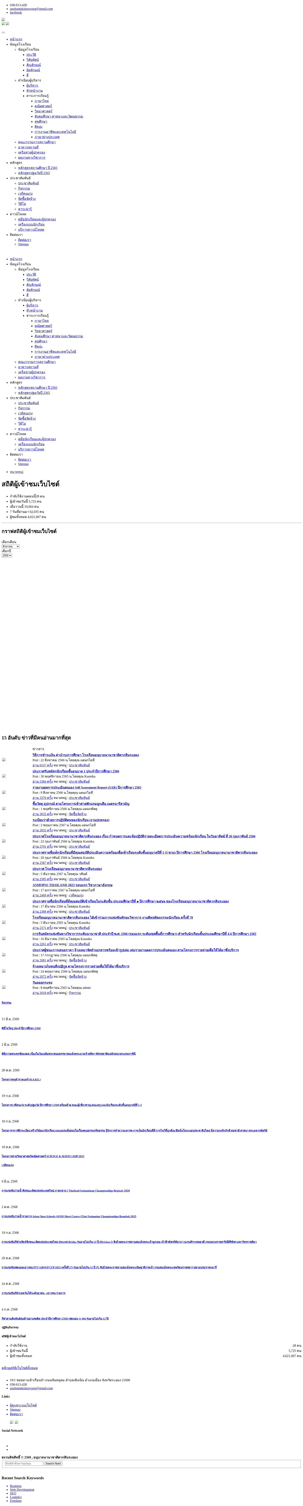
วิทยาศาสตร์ (43, 111)
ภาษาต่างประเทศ (47, 137)
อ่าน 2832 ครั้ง (43, 830)
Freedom (15, 1501)
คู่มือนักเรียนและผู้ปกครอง (37, 219)
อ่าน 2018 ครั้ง (43, 993)
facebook (16, 12)
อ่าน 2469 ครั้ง (43, 895)
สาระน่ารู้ (25, 209)
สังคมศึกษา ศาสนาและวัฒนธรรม (59, 116)
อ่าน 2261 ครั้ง (43, 944)
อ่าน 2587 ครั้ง (43, 863)
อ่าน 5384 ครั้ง (43, 781)
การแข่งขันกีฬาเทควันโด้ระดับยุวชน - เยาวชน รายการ (33, 1293)
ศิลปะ (39, 126)
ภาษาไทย (42, 101)
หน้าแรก (16, 39)
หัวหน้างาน (34, 90)
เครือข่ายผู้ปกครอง (31, 152)
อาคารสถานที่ (28, 147)
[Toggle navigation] (3, 32)
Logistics (16, 1497)
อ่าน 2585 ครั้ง (43, 879)
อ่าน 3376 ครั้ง (43, 798)
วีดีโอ (22, 204)
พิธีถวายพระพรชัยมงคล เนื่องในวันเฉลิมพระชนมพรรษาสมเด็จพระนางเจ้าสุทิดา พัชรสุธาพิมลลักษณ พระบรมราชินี (69, 1053)
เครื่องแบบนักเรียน (31, 224)
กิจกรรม (24, 188)
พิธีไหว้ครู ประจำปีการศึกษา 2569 (21, 1028)
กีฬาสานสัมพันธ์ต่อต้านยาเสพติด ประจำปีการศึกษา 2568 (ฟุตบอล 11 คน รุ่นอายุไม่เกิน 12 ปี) (55, 1318)
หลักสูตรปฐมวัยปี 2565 (34, 173)
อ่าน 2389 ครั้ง (43, 911)
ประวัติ (31, 54)
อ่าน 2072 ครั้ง (43, 976)
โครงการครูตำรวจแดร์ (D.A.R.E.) (21, 1079)
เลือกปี (6, 551)
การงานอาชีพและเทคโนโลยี (55, 132)
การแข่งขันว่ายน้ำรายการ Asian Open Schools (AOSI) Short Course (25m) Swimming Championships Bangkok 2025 (69, 1216)
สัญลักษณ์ (33, 65)
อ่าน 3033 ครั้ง (43, 814)
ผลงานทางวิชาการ (31, 157)
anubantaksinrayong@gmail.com (31, 8)
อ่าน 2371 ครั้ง (43, 928)
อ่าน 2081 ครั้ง (43, 960)
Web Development (22, 1489)
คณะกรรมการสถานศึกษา (37, 142)
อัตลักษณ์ (33, 70)
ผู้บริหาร (32, 85)
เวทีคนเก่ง (25, 193)
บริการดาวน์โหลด (31, 229)
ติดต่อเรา (24, 240)
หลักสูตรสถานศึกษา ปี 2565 (37, 168)
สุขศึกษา (41, 121)
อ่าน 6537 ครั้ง (43, 765)
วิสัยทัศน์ (32, 60)
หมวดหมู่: (17, 472)
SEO (13, 1493)
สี (27, 75)
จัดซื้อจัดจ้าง (27, 198)
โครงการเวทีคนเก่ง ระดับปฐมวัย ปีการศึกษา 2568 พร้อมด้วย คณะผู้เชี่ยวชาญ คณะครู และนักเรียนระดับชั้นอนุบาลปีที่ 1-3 (72, 1105)
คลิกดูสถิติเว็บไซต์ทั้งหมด (20, 1368)
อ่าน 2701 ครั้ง (43, 846)
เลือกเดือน (9, 542)
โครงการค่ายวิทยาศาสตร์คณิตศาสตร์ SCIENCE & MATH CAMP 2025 (43, 1156)
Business (15, 1486)
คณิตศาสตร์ (43, 106)
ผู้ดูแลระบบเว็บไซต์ (23, 1405)
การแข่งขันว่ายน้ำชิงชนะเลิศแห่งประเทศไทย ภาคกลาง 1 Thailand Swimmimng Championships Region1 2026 (66, 1190)
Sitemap (23, 244)
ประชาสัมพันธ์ (28, 183)
